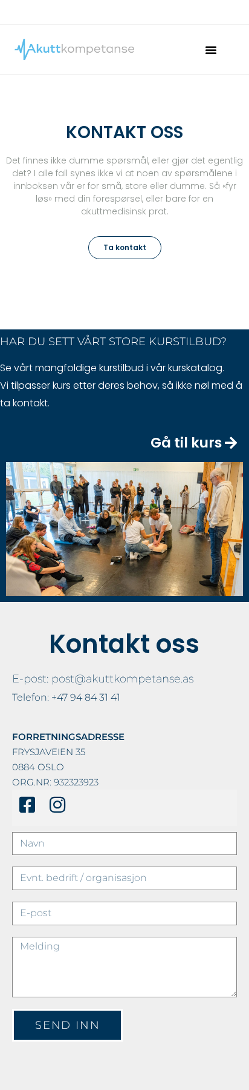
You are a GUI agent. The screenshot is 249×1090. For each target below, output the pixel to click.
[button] (211, 50)
